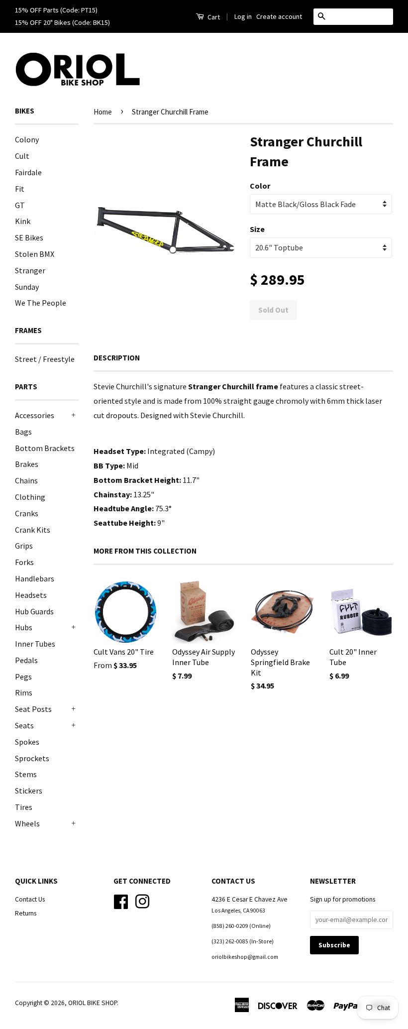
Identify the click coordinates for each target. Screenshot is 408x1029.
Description (117, 357)
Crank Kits (32, 530)
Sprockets (32, 758)
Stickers (28, 791)
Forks (24, 562)
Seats (24, 725)
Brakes (26, 464)
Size (257, 229)
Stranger (30, 270)
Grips (24, 546)
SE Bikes (29, 237)
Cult (22, 156)
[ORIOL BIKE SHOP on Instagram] (142, 900)
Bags (23, 432)
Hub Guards (34, 611)
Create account (279, 16)
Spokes (27, 742)
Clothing (30, 497)
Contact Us (30, 899)
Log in (243, 16)
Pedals (26, 660)
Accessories (34, 415)
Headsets (31, 595)
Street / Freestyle (45, 359)
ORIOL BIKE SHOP (92, 1003)
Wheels (27, 823)
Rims (23, 692)
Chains (26, 480)
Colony (27, 139)
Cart (213, 16)
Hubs (23, 627)
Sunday (27, 287)
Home (103, 111)
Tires (23, 807)
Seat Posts (33, 709)
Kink (22, 221)
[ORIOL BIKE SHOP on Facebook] (120, 900)
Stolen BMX (34, 254)
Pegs (23, 677)
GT (20, 205)
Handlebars (34, 578)
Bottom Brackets (45, 448)
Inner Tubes (35, 644)
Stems (26, 774)
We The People (40, 303)
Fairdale (28, 172)
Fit (19, 189)
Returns (25, 913)
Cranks (26, 513)
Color (260, 186)
